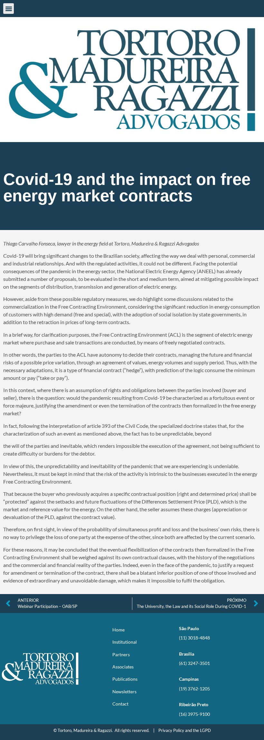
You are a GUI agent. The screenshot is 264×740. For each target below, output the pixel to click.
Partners (121, 654)
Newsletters (124, 691)
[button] (8, 8)
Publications (124, 679)
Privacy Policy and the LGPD (184, 730)
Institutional (124, 642)
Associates (123, 666)
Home (118, 629)
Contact (120, 703)
